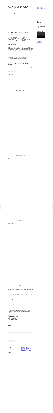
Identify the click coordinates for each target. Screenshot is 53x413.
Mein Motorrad (22, 314)
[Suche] (39, 2)
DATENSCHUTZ (10, 354)
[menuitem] (13, 2)
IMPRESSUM (9, 352)
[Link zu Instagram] (43, 1)
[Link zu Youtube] (44, 1)
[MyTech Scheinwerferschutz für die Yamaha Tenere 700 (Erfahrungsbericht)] (52, 206)
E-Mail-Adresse (10, 325)
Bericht (28, 289)
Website (9, 328)
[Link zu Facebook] (42, 1)
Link (30, 47)
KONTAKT (9, 349)
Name (8, 322)
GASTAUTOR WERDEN (10, 350)
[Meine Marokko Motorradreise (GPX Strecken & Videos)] (0, 206)
